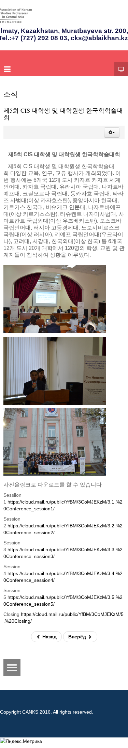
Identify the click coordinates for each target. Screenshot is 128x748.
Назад (49, 636)
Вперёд (77, 636)
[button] (111, 132)
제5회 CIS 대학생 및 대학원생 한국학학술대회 (63, 113)
